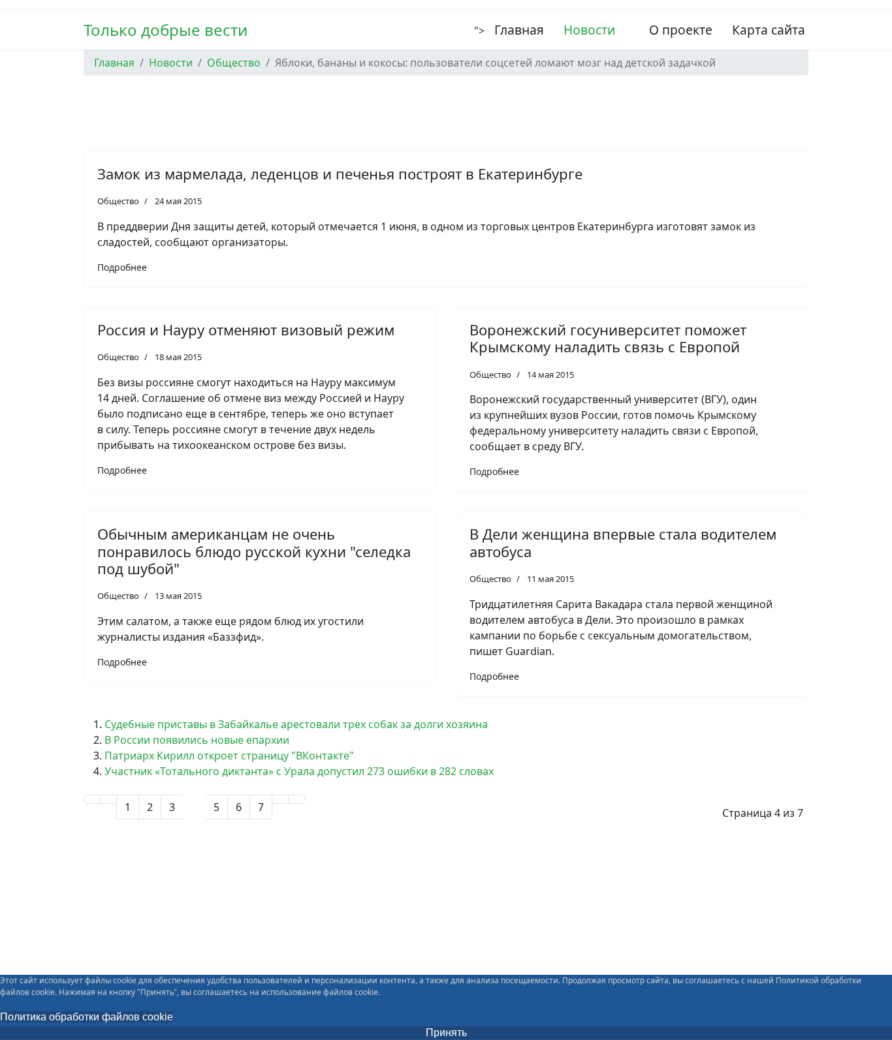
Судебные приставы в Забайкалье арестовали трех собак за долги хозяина (296, 724)
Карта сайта (768, 29)
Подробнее (122, 267)
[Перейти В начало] (92, 799)
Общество (118, 201)
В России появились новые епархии (196, 740)
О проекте (680, 29)
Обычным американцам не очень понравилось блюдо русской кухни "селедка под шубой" (254, 551)
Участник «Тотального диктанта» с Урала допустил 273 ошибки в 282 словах (299, 771)
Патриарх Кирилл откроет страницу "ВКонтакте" (229, 755)
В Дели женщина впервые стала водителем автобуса (623, 542)
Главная (519, 29)
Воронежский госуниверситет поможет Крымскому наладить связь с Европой (608, 338)
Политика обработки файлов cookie (86, 1016)
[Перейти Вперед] (280, 799)
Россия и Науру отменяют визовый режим (245, 329)
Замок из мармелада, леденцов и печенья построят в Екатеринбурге (339, 173)
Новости (589, 29)
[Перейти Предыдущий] (108, 799)
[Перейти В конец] (296, 799)
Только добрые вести (165, 30)
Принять (446, 1032)
